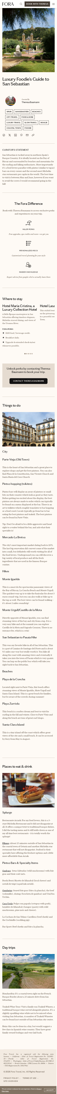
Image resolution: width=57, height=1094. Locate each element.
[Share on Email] (27, 135)
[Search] (21, 4)
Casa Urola (7, 903)
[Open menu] (53, 4)
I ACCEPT (50, 1090)
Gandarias (7, 890)
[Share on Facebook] (3, 135)
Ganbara (6, 870)
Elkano (5, 843)
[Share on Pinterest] (21, 135)
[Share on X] (9, 135)
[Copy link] (33, 135)
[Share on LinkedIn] (15, 135)
